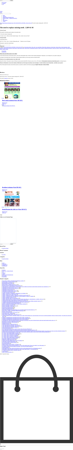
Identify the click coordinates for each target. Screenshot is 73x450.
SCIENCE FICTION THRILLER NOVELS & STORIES (12, 340)
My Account (4, 2)
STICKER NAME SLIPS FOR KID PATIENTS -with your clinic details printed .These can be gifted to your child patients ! (23, 345)
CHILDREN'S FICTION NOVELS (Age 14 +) (10, 288)
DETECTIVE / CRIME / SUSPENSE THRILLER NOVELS (12, 310)
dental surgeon (27, 48)
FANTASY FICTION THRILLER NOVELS (10, 312)
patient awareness (62, 48)
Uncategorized (4, 351)
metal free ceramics (56, 48)
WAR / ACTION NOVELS (7, 352)
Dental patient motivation (7, 48)
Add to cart (2, 46)
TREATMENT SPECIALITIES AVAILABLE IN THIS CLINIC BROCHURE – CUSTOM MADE (19, 349)
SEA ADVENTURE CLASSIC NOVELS (9, 342)
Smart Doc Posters (5, 248)
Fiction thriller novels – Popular (7, 313)
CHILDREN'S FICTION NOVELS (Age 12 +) (10, 287)
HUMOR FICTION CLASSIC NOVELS (9, 324)
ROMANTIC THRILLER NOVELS (8, 339)
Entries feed (4, 263)
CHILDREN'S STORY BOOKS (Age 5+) (9, 291)
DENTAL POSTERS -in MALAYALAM (9, 305)
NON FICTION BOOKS (6, 328)
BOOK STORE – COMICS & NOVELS (10, 18)
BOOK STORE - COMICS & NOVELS (9, 284)
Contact (4, 21)
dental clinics (53, 47)
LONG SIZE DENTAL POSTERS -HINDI (9, 327)
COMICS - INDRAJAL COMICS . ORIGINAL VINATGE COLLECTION (15, 295)
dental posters (14, 48)
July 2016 (3, 254)
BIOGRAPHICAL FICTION (7, 282)
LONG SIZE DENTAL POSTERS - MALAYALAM (13, 47)
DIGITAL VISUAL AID (6, 311)
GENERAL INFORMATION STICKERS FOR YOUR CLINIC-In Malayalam (15, 318)
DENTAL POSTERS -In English (7, 304)
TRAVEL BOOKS (5, 347)
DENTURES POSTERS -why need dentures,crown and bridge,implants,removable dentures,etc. (18, 309)
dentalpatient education (34, 48)
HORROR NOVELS (6, 323)
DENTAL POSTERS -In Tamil (7, 306)
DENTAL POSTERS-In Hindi (7, 308)
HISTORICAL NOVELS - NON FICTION (9, 322)
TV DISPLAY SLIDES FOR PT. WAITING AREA (11, 350)
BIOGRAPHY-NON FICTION (7, 283)
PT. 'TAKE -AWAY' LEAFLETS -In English (10, 334)
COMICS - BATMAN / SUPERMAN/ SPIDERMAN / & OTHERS (14, 293)
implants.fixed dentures (48, 48)
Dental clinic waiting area (46, 47)
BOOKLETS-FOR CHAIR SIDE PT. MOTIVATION (11, 285)
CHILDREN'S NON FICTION (7, 289)
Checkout (3, 3)
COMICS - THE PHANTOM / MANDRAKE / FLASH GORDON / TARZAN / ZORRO (17, 296)
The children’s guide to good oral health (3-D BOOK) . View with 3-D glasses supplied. (17, 346)
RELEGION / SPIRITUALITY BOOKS (9, 338)
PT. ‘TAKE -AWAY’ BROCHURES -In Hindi (10, 337)
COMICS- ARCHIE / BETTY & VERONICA (10, 298)
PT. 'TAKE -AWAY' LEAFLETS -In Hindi (9, 335)
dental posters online (20, 48)
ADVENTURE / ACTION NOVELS (8, 281)
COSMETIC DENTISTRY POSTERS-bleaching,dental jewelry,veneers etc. (15, 302)
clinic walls (33, 47)
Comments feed (4, 264)
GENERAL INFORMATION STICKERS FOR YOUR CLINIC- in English (15, 317)
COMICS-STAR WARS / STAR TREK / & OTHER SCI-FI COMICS (14, 300)
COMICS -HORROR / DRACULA (8, 297)
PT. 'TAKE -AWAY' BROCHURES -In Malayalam (11, 333)
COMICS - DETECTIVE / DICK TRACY (9, 294)
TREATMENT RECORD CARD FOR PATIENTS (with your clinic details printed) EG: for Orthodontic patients (21, 348)
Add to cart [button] (4, 103)
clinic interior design (27, 47)
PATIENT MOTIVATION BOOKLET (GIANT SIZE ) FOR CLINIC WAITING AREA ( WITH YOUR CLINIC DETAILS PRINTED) (25, 331)
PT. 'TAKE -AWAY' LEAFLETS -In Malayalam (10, 336)
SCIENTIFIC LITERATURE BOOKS (8, 341)
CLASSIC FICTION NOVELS (7, 292)
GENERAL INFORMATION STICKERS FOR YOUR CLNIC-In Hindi (14, 319)
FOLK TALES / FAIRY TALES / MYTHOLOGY (11, 314)
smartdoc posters (5, 49)
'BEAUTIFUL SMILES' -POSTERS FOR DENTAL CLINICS (13, 280)
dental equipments (64, 47)
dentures (42, 48)
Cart (3, 4)
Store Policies (4, 276)
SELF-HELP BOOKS (6, 343)
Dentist (39, 48)
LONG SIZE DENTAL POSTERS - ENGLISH (10, 325)
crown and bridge (39, 47)
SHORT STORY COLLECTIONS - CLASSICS (10, 344)
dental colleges (58, 47)
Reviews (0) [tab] (4, 51)
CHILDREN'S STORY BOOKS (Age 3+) (9, 290)
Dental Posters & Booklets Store (7, 274)
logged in (6, 78)
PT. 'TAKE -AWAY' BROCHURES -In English (10, 332)
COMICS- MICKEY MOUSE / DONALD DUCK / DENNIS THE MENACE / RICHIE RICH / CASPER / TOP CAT (22, 299)
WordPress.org (4, 265)
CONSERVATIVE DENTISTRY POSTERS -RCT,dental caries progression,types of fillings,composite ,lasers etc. (21, 301)
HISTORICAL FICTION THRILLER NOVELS (10, 321)
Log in (3, 262)
